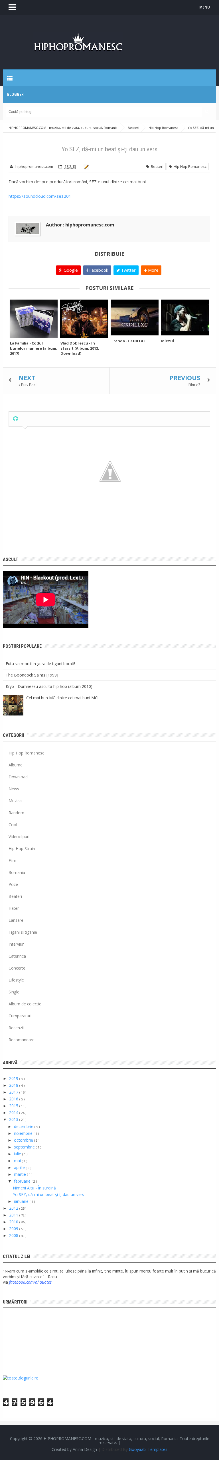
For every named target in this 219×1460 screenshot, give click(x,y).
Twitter (128, 270)
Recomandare (22, 1039)
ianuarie (22, 1201)
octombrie (24, 1140)
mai (18, 1160)
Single (14, 992)
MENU (204, 7)
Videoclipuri (19, 836)
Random (16, 812)
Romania (17, 872)
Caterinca (17, 956)
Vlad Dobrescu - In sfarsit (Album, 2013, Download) (79, 348)
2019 (14, 1078)
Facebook (98, 270)
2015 (14, 1105)
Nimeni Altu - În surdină (34, 1188)
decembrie (24, 1126)
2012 (14, 1208)
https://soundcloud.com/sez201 (40, 196)
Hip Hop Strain (22, 848)
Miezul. (168, 340)
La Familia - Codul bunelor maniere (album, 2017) (33, 348)
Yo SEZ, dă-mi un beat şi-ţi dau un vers (48, 1194)
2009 (14, 1228)
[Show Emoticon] (15, 419)
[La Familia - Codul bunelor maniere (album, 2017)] (34, 319)
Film (12, 860)
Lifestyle (16, 980)
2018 (14, 1085)
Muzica (15, 800)
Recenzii (16, 1027)
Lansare (16, 920)
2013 (14, 1119)
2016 (14, 1099)
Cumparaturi (20, 1015)
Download (18, 777)
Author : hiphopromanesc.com (80, 225)
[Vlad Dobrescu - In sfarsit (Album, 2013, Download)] (84, 319)
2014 (14, 1112)
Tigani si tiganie (23, 932)
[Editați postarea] (85, 166)
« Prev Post (28, 385)
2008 (14, 1235)
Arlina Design (85, 1449)
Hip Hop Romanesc (189, 166)
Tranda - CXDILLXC (128, 340)
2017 (14, 1092)
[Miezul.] (185, 317)
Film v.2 (194, 385)
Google (70, 270)
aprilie (20, 1167)
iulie (18, 1153)
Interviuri (17, 944)
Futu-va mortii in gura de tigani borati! (40, 663)
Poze (13, 884)
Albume (16, 765)
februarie (23, 1181)
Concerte (17, 968)
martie (20, 1174)
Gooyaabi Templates (148, 1449)
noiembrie (24, 1133)
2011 (14, 1215)
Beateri (156, 166)
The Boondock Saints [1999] (32, 675)
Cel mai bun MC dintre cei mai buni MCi (62, 697)
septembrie (25, 1147)
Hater (14, 908)
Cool (13, 824)
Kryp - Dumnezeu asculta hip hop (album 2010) (49, 686)
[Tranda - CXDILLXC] (135, 317)
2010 (14, 1221)
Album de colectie (25, 1004)
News (14, 788)
